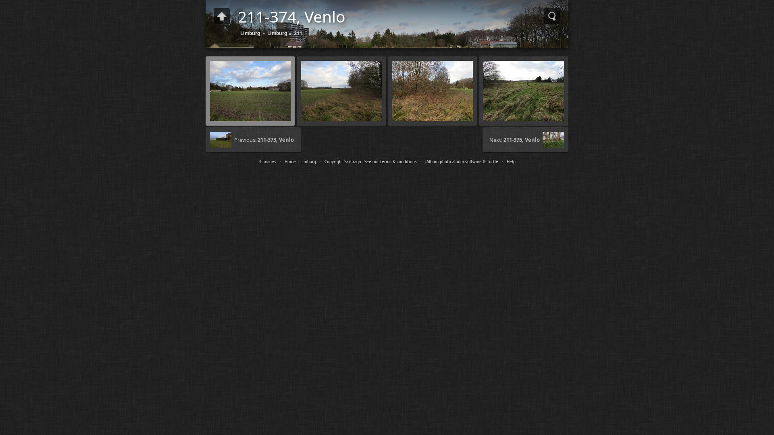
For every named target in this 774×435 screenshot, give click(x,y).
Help (511, 161)
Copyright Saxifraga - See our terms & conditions (371, 161)
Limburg (250, 33)
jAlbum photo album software (453, 161)
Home (290, 161)
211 (298, 33)
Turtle (492, 161)
